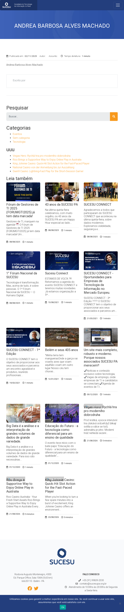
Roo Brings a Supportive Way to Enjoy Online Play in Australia (47, 159)
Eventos (17, 134)
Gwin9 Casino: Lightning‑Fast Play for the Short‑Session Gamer (48, 171)
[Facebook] (30, 589)
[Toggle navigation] (117, 5)
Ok (62, 607)
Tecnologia (19, 141)
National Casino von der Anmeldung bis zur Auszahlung (43, 167)
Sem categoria (21, 137)
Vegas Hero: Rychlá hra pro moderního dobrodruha (41, 155)
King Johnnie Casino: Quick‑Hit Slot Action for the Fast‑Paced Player (51, 163)
